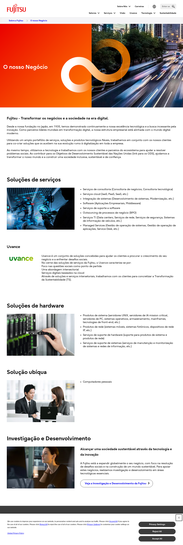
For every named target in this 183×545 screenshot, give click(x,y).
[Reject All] (43, 524)
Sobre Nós (122, 6)
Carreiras (139, 6)
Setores (92, 13)
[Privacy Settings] (93, 524)
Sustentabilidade (168, 13)
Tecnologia (146, 13)
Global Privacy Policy (15, 533)
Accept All (157, 538)
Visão (122, 13)
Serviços (108, 13)
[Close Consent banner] (179, 517)
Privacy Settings (157, 524)
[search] (173, 6)
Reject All (157, 531)
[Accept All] (113, 521)
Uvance (133, 13)
